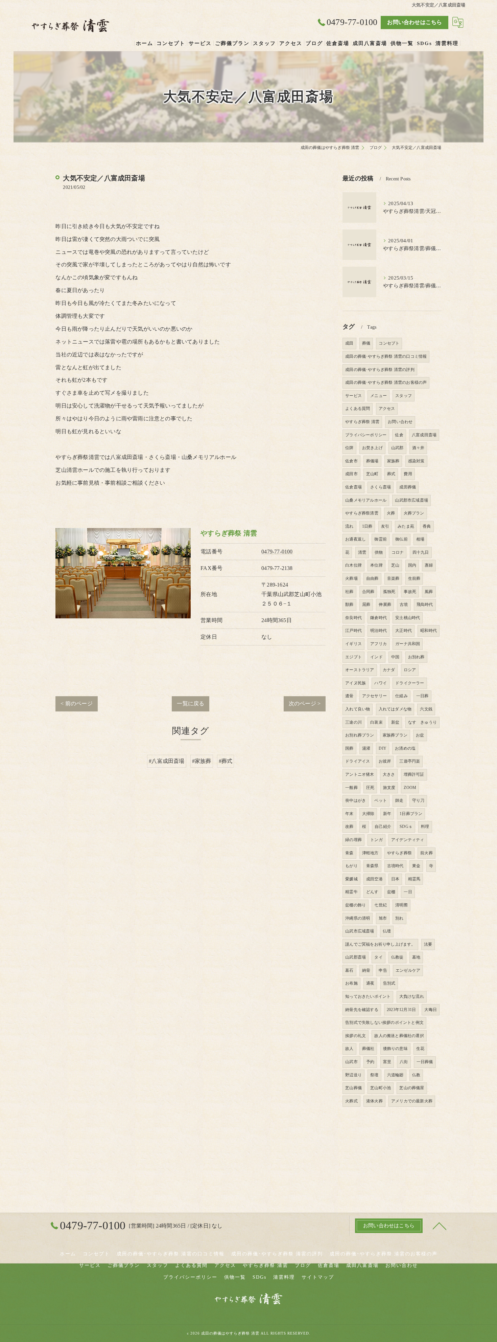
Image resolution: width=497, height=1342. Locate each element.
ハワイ (380, 683)
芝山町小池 (380, 1087)
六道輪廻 (395, 1075)
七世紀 (380, 905)
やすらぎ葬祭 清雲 (362, 421)
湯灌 (366, 748)
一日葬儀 (425, 1061)
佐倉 (399, 435)
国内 (412, 565)
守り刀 (418, 800)
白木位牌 (353, 565)
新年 (387, 813)
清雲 (362, 552)
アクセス (387, 408)
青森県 (372, 865)
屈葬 (366, 604)
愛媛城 (351, 879)
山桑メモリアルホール (365, 500)
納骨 (366, 970)
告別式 (389, 983)
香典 (427, 526)
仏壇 (387, 931)
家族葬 (393, 461)
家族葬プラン (395, 735)
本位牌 (376, 565)
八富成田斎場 (424, 435)
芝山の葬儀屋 (411, 1087)
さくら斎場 (380, 487)
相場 (420, 539)
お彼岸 (385, 761)
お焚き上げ (372, 447)
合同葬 (368, 591)
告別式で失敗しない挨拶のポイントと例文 (384, 1022)
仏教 (416, 1075)
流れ (349, 526)
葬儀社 (368, 1048)
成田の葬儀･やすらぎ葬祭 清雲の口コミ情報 (386, 356)
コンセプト (389, 343)
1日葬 (367, 526)
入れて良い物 (357, 709)
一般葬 (351, 787)
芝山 (395, 565)
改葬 (349, 826)
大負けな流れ (411, 996)
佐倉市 (351, 461)
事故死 (410, 591)
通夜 (370, 983)
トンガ (376, 839)
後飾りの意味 (395, 1048)
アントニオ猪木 (359, 774)
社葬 (349, 591)
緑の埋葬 (353, 839)
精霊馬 (414, 879)
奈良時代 (353, 617)
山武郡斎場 (355, 957)
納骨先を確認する (361, 1009)
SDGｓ (406, 826)
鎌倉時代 (378, 617)
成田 (349, 343)
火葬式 (351, 1101)
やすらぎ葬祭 (399, 853)
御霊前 (380, 539)
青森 (349, 853)
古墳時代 (395, 865)
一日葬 (422, 696)
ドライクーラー (409, 683)
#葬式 (226, 761)
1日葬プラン (411, 813)
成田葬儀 (407, 487)
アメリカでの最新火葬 (411, 1101)
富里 (387, 1061)
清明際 (401, 905)
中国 (395, 657)
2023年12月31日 (401, 1009)
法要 (428, 944)
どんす (372, 891)
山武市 (351, 1061)
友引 (385, 526)
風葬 (429, 591)
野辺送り (353, 1075)
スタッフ (403, 395)
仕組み (401, 696)
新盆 (395, 722)
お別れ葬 (416, 657)
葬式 (391, 473)
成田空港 (374, 879)
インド (376, 657)
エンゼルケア (408, 970)
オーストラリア (359, 669)
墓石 (349, 970)
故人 (349, 1048)
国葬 (349, 748)
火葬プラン (414, 513)
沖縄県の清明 (357, 918)
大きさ (389, 774)
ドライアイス (357, 761)
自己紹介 (383, 826)
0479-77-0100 (276, 551)
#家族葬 (201, 761)
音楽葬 (393, 578)
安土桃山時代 (407, 617)
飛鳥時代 (425, 604)
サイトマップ (318, 1277)
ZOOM (410, 787)
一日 (408, 891)
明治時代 (378, 630)
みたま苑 (406, 526)
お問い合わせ (400, 421)
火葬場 (351, 578)
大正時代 (403, 630)
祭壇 (374, 1075)
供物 (379, 552)
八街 (404, 1061)
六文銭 (426, 709)
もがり (351, 865)
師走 (399, 800)
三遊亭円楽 (409, 761)
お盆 (420, 735)
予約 (370, 1061)
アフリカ (378, 643)
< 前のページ (76, 703)
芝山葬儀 (353, 1087)
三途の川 (353, 722)
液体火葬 (374, 1101)
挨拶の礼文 (355, 1035)
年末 (349, 813)
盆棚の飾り (355, 905)
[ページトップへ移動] (439, 1225)
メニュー (378, 395)
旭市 (383, 918)
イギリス (353, 643)
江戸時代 (353, 630)
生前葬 (414, 578)
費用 (408, 473)
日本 (395, 879)
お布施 (351, 983)
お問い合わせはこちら (414, 22)
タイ (378, 957)
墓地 (416, 957)
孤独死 (389, 591)
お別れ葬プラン (359, 735)
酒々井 (418, 447)
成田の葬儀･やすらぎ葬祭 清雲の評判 (380, 369)
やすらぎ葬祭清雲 (361, 513)
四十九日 (420, 552)
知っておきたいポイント (367, 996)
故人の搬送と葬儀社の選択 (399, 1035)
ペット (380, 800)
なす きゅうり (422, 722)
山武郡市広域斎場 (411, 500)
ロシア (410, 669)
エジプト (353, 657)
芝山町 (372, 473)
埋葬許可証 (414, 774)
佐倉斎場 (353, 487)
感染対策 (416, 461)
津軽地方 (370, 853)
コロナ (398, 552)
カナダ (389, 669)
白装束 (376, 722)
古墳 (404, 604)
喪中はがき (355, 800)
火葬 (391, 513)
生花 (420, 1048)
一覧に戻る (190, 703)
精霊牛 (351, 891)
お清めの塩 (405, 748)
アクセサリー (374, 696)
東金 (416, 865)
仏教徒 (397, 957)
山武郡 (397, 447)
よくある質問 (357, 408)
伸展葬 (385, 604)
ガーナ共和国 (407, 643)
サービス (353, 395)
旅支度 (389, 787)
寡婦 (429, 565)
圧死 (370, 787)
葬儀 (366, 343)
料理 (425, 826)
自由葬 (372, 578)
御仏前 (401, 539)
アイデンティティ (407, 839)
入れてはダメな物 (395, 709)
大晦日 (430, 1009)
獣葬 (349, 604)
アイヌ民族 (355, 683)
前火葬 (426, 853)
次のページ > (305, 703)
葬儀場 (372, 461)
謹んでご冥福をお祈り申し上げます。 (380, 944)
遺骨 (349, 696)
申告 (383, 970)
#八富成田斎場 (166, 761)
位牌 (349, 447)
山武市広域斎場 (359, 931)
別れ (399, 918)
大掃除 (368, 813)
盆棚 (391, 891)
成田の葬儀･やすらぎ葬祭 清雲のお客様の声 (386, 382)
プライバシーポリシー (365, 435)
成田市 (351, 473)
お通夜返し (355, 539)
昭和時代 (428, 630)
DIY (382, 748)
